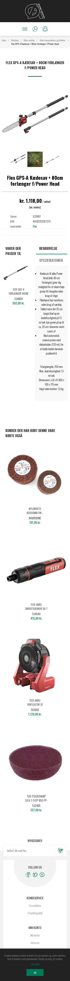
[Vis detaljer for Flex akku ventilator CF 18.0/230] (35, 666)
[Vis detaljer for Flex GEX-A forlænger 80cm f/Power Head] (18, 276)
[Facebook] (28, 875)
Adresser (35, 943)
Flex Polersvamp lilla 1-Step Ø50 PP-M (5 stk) (36, 800)
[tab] (51, 248)
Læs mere (35, 964)
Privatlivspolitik (35, 913)
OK (35, 972)
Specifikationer (51, 260)
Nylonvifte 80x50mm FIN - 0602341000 (35, 513)
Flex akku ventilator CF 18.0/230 (35, 704)
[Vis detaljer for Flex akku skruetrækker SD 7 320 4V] (36, 570)
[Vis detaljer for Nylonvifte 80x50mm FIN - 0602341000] (35, 474)
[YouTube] (42, 875)
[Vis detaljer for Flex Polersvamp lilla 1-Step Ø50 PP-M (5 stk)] (36, 762)
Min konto (35, 935)
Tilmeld (60, 850)
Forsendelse (35, 906)
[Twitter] (35, 875)
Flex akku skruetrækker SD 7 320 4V (36, 609)
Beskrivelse (48, 248)
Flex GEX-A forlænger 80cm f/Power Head (18, 293)
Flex (35, 226)
